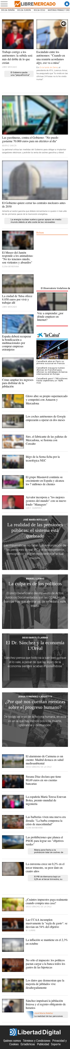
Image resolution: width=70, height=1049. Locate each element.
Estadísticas (28, 1044)
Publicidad (43, 1044)
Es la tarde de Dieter (49, 67)
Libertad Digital (35, 1032)
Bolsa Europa (24, 10)
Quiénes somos (12, 1040)
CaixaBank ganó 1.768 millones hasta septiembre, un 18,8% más (52, 380)
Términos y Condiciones (36, 1040)
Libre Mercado (35, 4)
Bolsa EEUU (39, 10)
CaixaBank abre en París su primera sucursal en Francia (50, 362)
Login (66, 3)
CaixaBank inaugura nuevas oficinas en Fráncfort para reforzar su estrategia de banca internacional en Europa (51, 371)
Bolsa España (8, 10)
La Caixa (52, 335)
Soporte (56, 1044)
